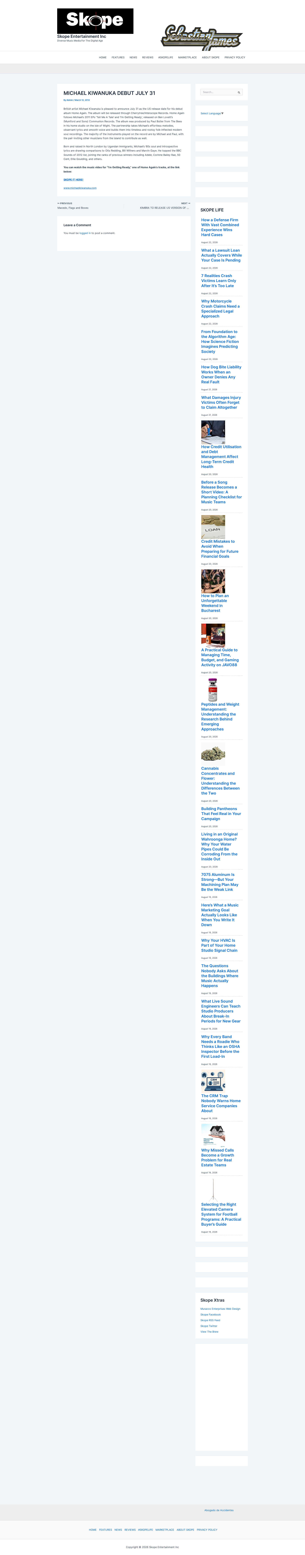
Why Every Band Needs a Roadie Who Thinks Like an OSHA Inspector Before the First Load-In (220, 1046)
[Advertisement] (224, 1395)
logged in (85, 232)
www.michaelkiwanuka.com (80, 187)
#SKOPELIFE (145, 1529)
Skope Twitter (208, 1325)
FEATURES (105, 1529)
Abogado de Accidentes (219, 1510)
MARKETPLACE (165, 1529)
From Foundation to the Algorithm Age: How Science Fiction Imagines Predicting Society (220, 341)
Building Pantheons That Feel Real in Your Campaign (221, 813)
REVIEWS (130, 1529)
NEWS (118, 1529)
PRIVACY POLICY (207, 1529)
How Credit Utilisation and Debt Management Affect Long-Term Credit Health (221, 456)
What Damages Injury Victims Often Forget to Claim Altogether (221, 401)
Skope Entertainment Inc (81, 35)
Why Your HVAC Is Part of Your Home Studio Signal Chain (219, 944)
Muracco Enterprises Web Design (220, 1308)
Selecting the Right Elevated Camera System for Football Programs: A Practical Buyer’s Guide (221, 1213)
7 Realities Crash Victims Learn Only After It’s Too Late (218, 280)
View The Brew (209, 1330)
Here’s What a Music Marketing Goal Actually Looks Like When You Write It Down (220, 914)
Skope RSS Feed (210, 1319)
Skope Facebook (210, 1313)
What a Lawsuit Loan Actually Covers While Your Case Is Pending (221, 254)
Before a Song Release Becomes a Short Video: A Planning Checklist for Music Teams (221, 491)
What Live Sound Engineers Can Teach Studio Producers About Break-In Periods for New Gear (221, 1010)
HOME (93, 1529)
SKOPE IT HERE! (73, 178)
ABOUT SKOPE (185, 1529)
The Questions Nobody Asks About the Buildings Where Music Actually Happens (219, 975)
